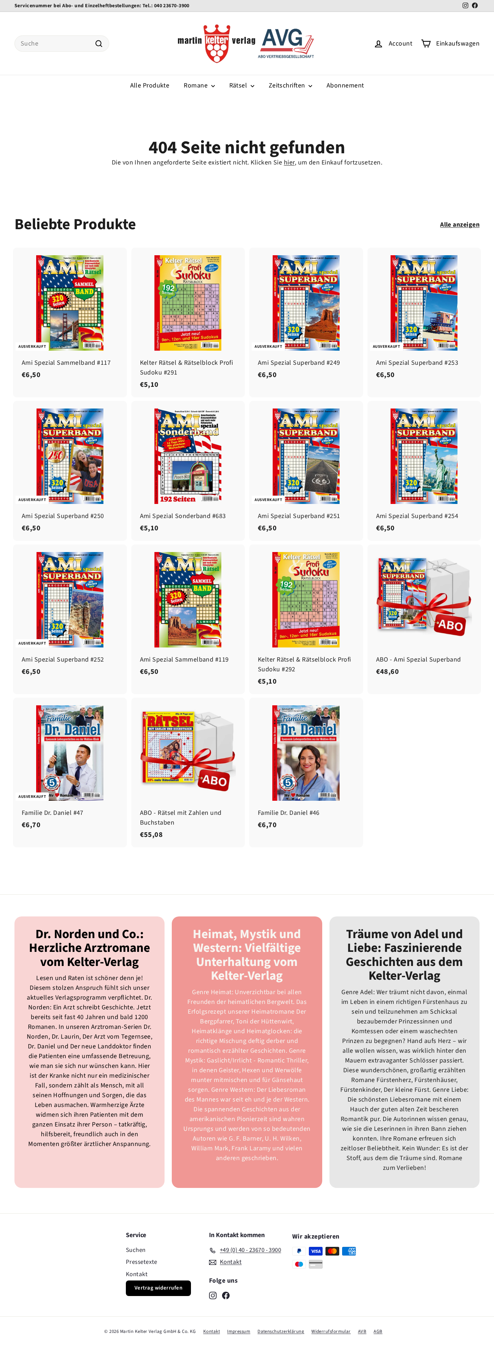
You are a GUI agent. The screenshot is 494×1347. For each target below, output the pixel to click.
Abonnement (345, 85)
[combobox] (61, 43)
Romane (196, 85)
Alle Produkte (150, 85)
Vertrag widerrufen (158, 1288)
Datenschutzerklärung (280, 1331)
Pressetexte (141, 1262)
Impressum (238, 1331)
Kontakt (137, 1274)
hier (289, 162)
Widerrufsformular (331, 1331)
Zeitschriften (288, 85)
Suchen (136, 1250)
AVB (362, 1331)
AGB (378, 1331)
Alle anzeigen (460, 224)
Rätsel (239, 85)
